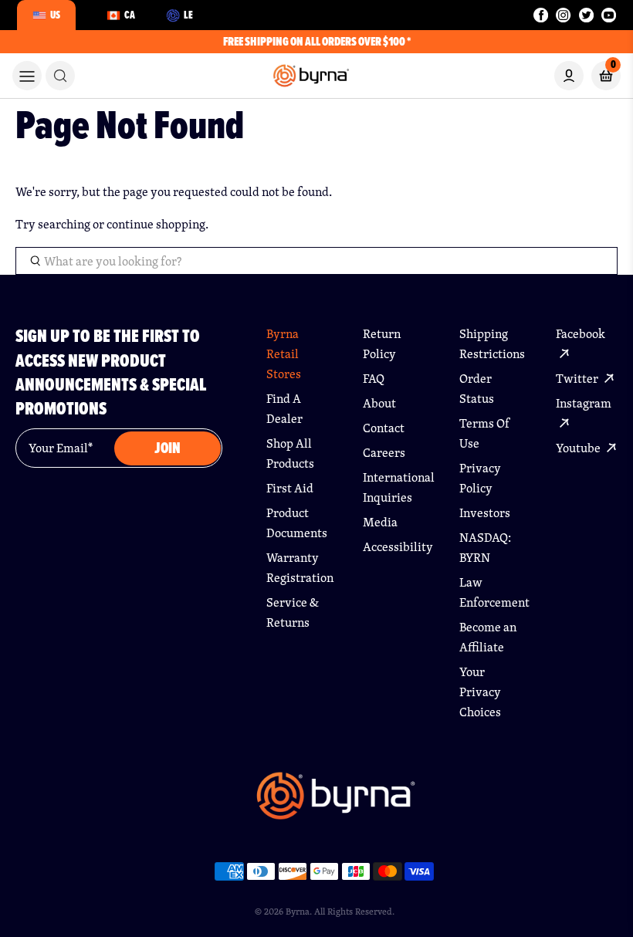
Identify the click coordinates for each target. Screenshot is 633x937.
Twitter (578, 378)
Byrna (298, 911)
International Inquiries (394, 487)
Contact (384, 428)
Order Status (476, 389)
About (379, 403)
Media (380, 522)
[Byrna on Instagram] (563, 15)
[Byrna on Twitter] (586, 15)
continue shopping (156, 224)
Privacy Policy (480, 478)
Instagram (583, 403)
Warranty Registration (297, 568)
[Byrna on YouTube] (608, 15)
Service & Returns (292, 612)
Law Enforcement (490, 592)
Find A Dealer (284, 409)
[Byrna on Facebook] (540, 15)
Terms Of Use (484, 433)
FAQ (373, 378)
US (55, 14)
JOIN (167, 448)
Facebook (580, 334)
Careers (384, 453)
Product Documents (296, 523)
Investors (484, 513)
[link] (60, 75)
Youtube (579, 448)
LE (188, 14)
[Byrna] (336, 803)
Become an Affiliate (487, 637)
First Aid (289, 488)
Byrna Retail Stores (283, 354)
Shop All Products (290, 453)
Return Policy (382, 344)
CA (129, 14)
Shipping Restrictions (490, 344)
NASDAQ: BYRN (485, 548)
